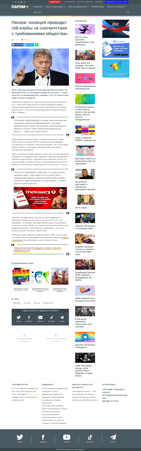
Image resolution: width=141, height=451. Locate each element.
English (37, 12)
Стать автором (86, 2)
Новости (37, 7)
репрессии (48, 303)
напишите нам (33, 394)
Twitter (30, 45)
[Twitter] (16, 2)
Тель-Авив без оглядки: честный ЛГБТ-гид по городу (85, 65)
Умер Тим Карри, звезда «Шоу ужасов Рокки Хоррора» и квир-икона (84, 370)
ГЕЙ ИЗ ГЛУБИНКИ (115, 7)
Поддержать (54, 2)
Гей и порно (81, 207)
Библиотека (98, 7)
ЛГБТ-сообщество (77, 7)
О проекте (70, 2)
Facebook (19, 45)
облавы (17, 303)
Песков (27, 303)
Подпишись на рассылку (117, 2)
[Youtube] (19, 2)
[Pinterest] (24, 2)
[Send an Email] (22, 2)
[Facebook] (13, 2)
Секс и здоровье (54, 7)
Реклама (99, 2)
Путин (37, 303)
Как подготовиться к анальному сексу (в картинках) (85, 161)
